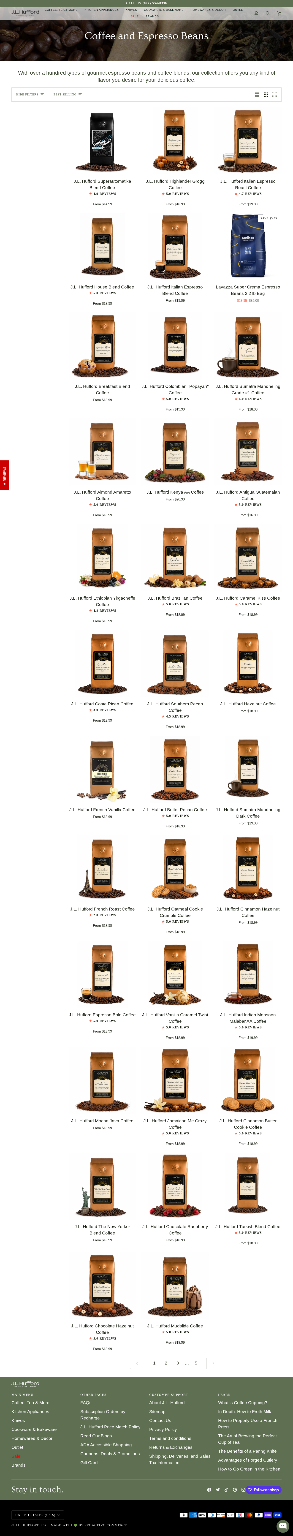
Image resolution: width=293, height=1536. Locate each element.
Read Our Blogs (96, 1435)
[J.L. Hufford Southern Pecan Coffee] (175, 663)
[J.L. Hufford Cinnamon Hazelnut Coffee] (248, 868)
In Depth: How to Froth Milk (244, 1411)
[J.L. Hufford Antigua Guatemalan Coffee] (248, 451)
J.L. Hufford (28, 1525)
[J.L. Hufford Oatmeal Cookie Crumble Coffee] (175, 868)
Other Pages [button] (93, 1395)
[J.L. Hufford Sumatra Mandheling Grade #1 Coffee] (248, 346)
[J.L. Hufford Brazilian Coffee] (175, 557)
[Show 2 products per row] (256, 94)
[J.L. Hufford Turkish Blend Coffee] (248, 1186)
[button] (61, 10)
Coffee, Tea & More (30, 1402)
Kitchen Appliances (30, 1411)
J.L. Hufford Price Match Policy (110, 1427)
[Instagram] (243, 1490)
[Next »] (213, 1363)
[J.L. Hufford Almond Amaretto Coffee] (102, 451)
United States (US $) (35, 1515)
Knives (18, 1420)
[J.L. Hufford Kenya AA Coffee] (175, 451)
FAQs (86, 1402)
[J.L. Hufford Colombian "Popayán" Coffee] (175, 346)
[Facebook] (209, 1490)
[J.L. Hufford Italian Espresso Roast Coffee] (248, 140)
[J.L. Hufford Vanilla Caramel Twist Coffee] (175, 974)
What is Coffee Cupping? (242, 1402)
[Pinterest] (235, 1490)
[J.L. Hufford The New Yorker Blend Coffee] (102, 1186)
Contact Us (160, 1420)
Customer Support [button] (168, 1395)
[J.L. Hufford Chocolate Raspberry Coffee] (175, 1186)
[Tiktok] (226, 1490)
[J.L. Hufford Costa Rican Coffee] (102, 663)
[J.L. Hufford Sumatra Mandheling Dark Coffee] (248, 769)
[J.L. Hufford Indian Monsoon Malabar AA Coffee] (248, 974)
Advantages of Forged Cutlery (247, 1460)
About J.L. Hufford (167, 1402)
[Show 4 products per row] (275, 94)
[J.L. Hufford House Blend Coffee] (102, 246)
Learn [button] (224, 1395)
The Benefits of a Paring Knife (247, 1451)
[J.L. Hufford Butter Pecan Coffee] (175, 769)
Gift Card (89, 1462)
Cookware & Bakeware (34, 1429)
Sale (15, 1456)
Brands (18, 1465)
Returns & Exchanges (171, 1447)
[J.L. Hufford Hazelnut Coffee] (248, 663)
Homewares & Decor (31, 1438)
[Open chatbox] (283, 1526)
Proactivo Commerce (106, 1525)
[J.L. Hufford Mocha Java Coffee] (102, 1080)
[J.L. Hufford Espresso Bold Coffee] (102, 974)
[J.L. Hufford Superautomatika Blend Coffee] (102, 140)
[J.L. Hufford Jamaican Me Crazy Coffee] (175, 1080)
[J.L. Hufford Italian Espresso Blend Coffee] (175, 246)
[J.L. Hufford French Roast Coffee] (102, 868)
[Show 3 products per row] (265, 94)
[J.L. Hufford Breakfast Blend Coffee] (102, 346)
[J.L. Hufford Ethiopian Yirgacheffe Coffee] (102, 557)
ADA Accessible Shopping (106, 1444)
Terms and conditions (170, 1438)
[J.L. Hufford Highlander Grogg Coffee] (175, 140)
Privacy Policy (163, 1429)
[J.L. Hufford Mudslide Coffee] (175, 1285)
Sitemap (157, 1411)
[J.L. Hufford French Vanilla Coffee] (102, 769)
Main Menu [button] (22, 1395)
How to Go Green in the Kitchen (249, 1469)
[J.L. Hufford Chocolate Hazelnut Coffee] (102, 1285)
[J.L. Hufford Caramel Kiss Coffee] (248, 557)
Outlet (17, 1447)
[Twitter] (218, 1490)
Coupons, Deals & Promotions (110, 1453)
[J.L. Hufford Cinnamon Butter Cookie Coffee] (248, 1080)
